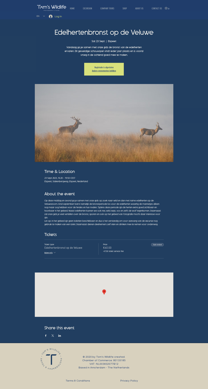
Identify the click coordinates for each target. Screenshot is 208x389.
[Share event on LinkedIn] (59, 335)
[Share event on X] (52, 335)
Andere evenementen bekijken (104, 70)
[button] (168, 8)
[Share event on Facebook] (45, 335)
